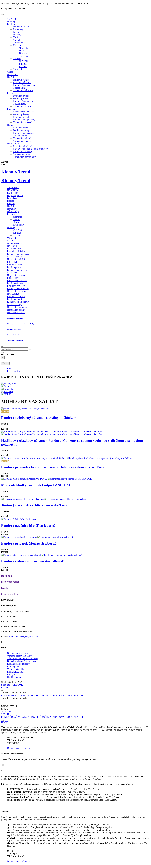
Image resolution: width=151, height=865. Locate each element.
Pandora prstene (20, 98)
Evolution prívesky (22, 117)
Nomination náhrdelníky (24, 157)
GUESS (11, 240)
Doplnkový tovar (21, 26)
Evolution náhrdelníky (23, 146)
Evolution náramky (22, 127)
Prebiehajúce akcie (15, 671)
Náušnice (17, 37)
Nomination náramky (23, 138)
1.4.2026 (23, 64)
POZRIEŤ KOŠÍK (40, 695)
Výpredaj (11, 18)
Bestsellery (18, 29)
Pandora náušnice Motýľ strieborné (28, 525)
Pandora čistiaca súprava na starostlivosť (32, 561)
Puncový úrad (13, 666)
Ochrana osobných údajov (19, 656)
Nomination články (22, 141)
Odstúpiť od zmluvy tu (17, 653)
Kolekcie (17, 45)
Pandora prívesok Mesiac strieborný (28, 543)
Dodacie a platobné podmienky (21, 661)
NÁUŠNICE (13, 246)
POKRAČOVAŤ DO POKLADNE (66, 695)
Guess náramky (20, 135)
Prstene (16, 32)
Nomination (12, 74)
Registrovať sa (14, 371)
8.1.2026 (23, 66)
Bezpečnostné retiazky (23, 111)
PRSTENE (12, 262)
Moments (23, 48)
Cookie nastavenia (15, 677)
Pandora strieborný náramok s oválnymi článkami (39, 418)
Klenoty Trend (15, 171)
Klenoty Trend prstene (23, 101)
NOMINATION (14, 243)
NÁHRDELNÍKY (16, 312)
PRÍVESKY (13, 278)
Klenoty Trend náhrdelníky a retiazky (30, 149)
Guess (10, 72)
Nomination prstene (22, 106)
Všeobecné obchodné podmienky (22, 658)
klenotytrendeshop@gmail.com (23, 636)
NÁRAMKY (13, 294)
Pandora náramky (21, 130)
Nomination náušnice (23, 90)
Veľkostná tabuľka (15, 669)
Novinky (11, 21)
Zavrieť (5, 363)
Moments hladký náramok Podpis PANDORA (35, 485)
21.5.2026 (23, 61)
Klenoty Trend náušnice (24, 85)
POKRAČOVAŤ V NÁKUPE (15, 695)
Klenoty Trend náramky (24, 133)
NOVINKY (12, 190)
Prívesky (17, 34)
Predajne (11, 674)
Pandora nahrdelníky (22, 151)
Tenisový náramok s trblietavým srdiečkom (34, 505)
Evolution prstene (21, 95)
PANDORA (13, 193)
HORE (4, 722)
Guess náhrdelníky (21, 154)
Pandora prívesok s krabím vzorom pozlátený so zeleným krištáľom (52, 467)
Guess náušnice (20, 87)
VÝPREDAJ (13, 187)
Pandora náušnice (21, 80)
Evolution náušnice (22, 82)
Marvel (22, 50)
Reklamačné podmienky (18, 663)
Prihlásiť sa (12, 368)
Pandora (11, 24)
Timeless (23, 53)
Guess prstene (19, 103)
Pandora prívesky (21, 114)
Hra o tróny (24, 56)
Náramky (17, 40)
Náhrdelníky (19, 42)
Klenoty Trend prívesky (24, 119)
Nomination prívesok (23, 122)
